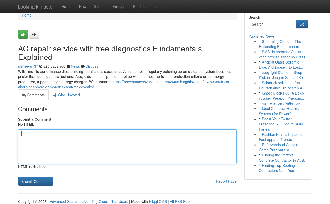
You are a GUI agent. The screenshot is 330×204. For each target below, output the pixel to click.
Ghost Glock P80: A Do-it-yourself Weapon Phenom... (281, 95)
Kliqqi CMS (158, 201)
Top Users (119, 201)
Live (85, 201)
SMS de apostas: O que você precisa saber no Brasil (282, 54)
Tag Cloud (100, 201)
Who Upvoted (68, 94)
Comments (35, 94)
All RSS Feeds (181, 201)
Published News (262, 36)
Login (158, 6)
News (75, 66)
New (82, 6)
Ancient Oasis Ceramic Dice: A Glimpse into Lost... (281, 64)
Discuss (92, 66)
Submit (99, 6)
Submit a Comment (34, 119)
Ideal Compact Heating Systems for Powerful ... (279, 111)
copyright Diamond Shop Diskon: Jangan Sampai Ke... (282, 75)
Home (66, 6)
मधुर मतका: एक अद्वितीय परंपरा (281, 103)
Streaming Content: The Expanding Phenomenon (280, 44)
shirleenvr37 (28, 66)
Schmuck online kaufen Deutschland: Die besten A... (282, 85)
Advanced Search (64, 201)
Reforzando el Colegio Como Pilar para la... (278, 147)
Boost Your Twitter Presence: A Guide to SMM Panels (281, 124)
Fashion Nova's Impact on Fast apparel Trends (281, 137)
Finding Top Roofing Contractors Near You (277, 168)
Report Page (226, 181)
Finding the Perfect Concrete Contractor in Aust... (283, 157)
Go (302, 24)
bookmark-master (36, 6)
